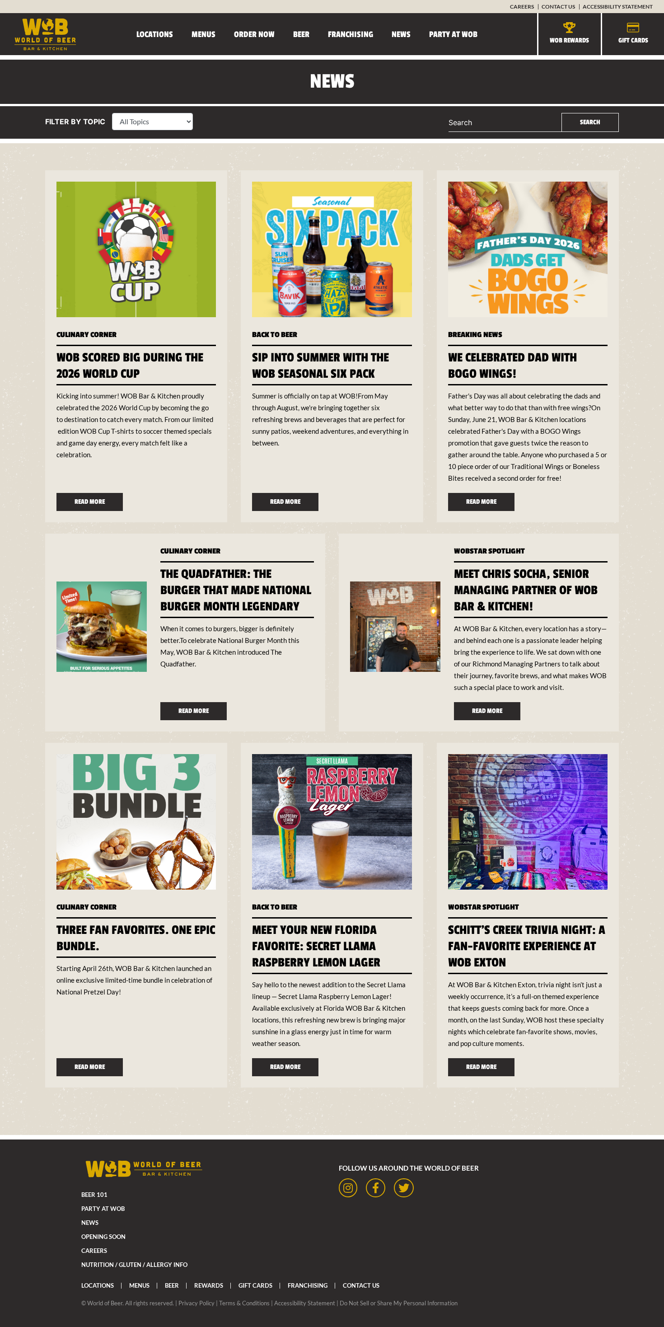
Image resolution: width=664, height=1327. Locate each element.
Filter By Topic (75, 121)
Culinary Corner (86, 334)
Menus (203, 34)
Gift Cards (633, 40)
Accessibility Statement (618, 6)
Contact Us (558, 6)
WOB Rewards (569, 40)
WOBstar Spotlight (489, 551)
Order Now (254, 34)
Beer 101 (94, 1194)
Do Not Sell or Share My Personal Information (399, 1303)
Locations (154, 34)
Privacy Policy (196, 1303)
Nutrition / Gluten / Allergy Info (134, 1264)
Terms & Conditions (244, 1303)
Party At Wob (453, 34)
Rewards (208, 1285)
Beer (301, 34)
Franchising (350, 34)
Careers (522, 6)
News (401, 34)
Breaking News (475, 334)
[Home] (38, 34)
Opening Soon (103, 1236)
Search (460, 122)
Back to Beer (274, 334)
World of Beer (104, 1303)
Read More (90, 502)
